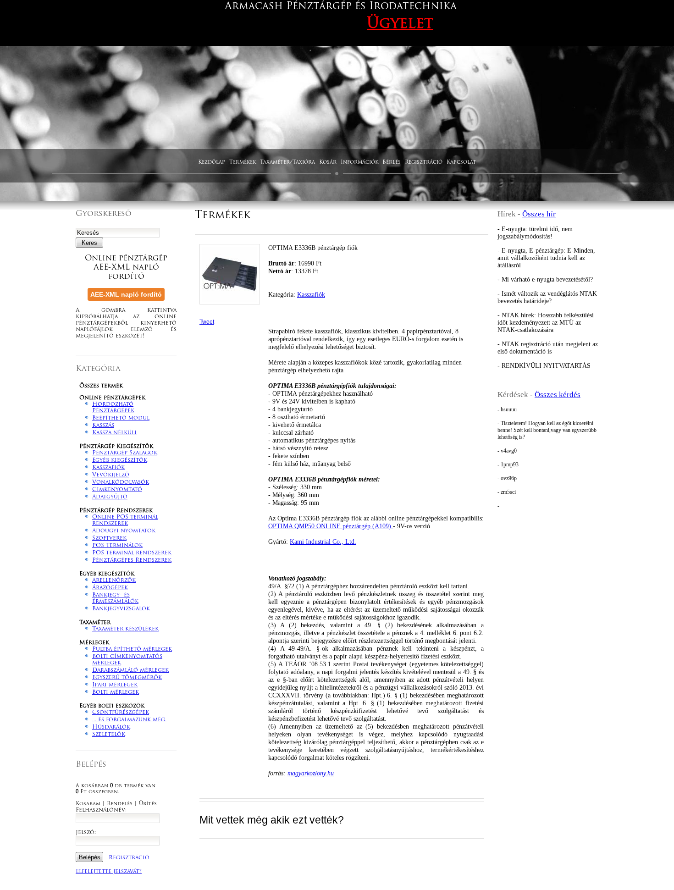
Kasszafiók (108, 467)
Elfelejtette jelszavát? (109, 871)
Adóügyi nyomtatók (123, 531)
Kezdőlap (211, 162)
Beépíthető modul (120, 418)
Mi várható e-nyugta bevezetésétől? (547, 279)
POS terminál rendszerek (131, 553)
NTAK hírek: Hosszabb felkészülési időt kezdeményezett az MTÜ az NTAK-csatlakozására (545, 322)
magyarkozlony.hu (310, 773)
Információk (359, 162)
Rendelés (120, 804)
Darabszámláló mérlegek (130, 670)
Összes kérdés (557, 394)
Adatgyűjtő (109, 497)
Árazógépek (110, 588)
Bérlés (391, 162)
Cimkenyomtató (117, 489)
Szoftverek (109, 538)
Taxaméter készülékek (125, 629)
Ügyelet (400, 24)
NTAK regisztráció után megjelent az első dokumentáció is (547, 348)
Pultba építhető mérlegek (132, 649)
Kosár (328, 162)
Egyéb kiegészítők (119, 460)
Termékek (242, 162)
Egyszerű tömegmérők (127, 677)
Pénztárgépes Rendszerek (131, 560)
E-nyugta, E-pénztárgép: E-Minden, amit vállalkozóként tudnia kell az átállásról (546, 258)
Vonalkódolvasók (120, 482)
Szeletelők (108, 734)
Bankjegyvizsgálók (121, 609)
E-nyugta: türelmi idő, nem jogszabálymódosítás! (535, 233)
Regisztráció (423, 162)
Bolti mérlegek (115, 692)
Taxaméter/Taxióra (287, 162)
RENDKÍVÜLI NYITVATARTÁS (546, 365)
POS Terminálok (117, 545)
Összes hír (539, 214)
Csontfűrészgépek (120, 712)
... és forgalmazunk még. (129, 720)
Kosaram (88, 804)
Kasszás (103, 425)
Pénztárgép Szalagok (124, 453)
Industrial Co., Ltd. (323, 541)
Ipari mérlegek (115, 685)
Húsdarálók (111, 727)
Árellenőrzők (114, 580)
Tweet (206, 322)
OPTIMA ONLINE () (330, 526)
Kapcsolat (461, 162)
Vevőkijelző (110, 475)
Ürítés (148, 804)
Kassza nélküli (114, 433)
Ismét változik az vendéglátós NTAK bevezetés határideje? (547, 297)
